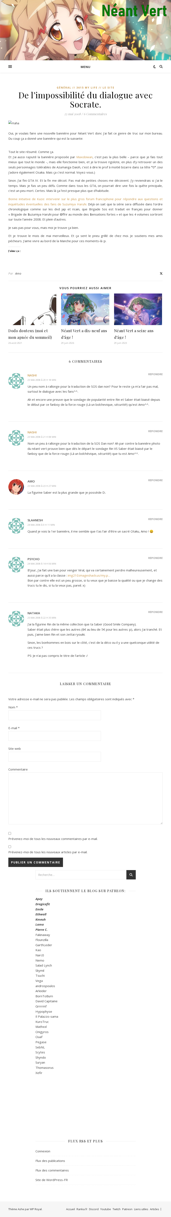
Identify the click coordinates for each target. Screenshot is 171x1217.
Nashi (32, 375)
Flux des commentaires (52, 1170)
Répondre (155, 374)
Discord (94, 1209)
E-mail (14, 728)
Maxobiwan (84, 157)
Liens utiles (141, 1209)
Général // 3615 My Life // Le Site (85, 87)
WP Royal (36, 1209)
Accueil (70, 1209)
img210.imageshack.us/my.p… (89, 575)
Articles (154, 1209)
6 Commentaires (95, 114)
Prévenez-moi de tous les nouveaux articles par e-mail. (47, 852)
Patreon (127, 1209)
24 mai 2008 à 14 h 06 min (42, 563)
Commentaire (18, 769)
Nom (13, 707)
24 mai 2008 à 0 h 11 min (41, 524)
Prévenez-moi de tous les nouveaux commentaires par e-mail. (53, 839)
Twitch (117, 1209)
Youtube (105, 1209)
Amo (18, 273)
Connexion (42, 1151)
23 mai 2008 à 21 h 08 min (42, 436)
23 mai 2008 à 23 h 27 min (42, 485)
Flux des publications (50, 1161)
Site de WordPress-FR (51, 1180)
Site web (14, 748)
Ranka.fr (82, 1209)
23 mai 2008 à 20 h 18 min (42, 379)
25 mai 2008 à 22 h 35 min (42, 617)
